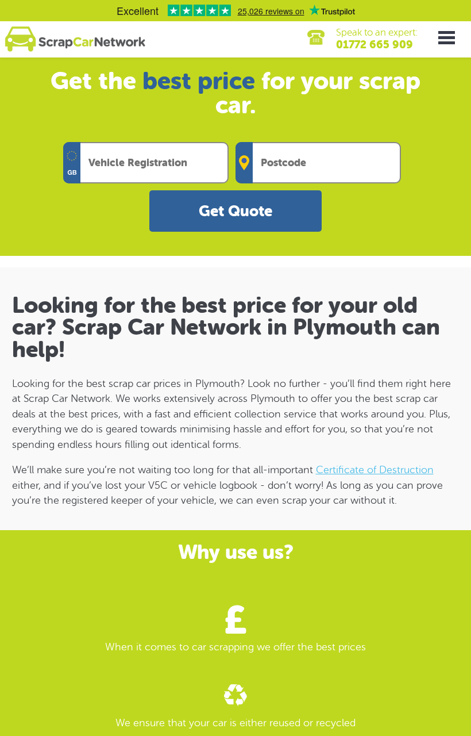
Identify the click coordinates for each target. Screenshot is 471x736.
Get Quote (235, 211)
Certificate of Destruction (375, 470)
